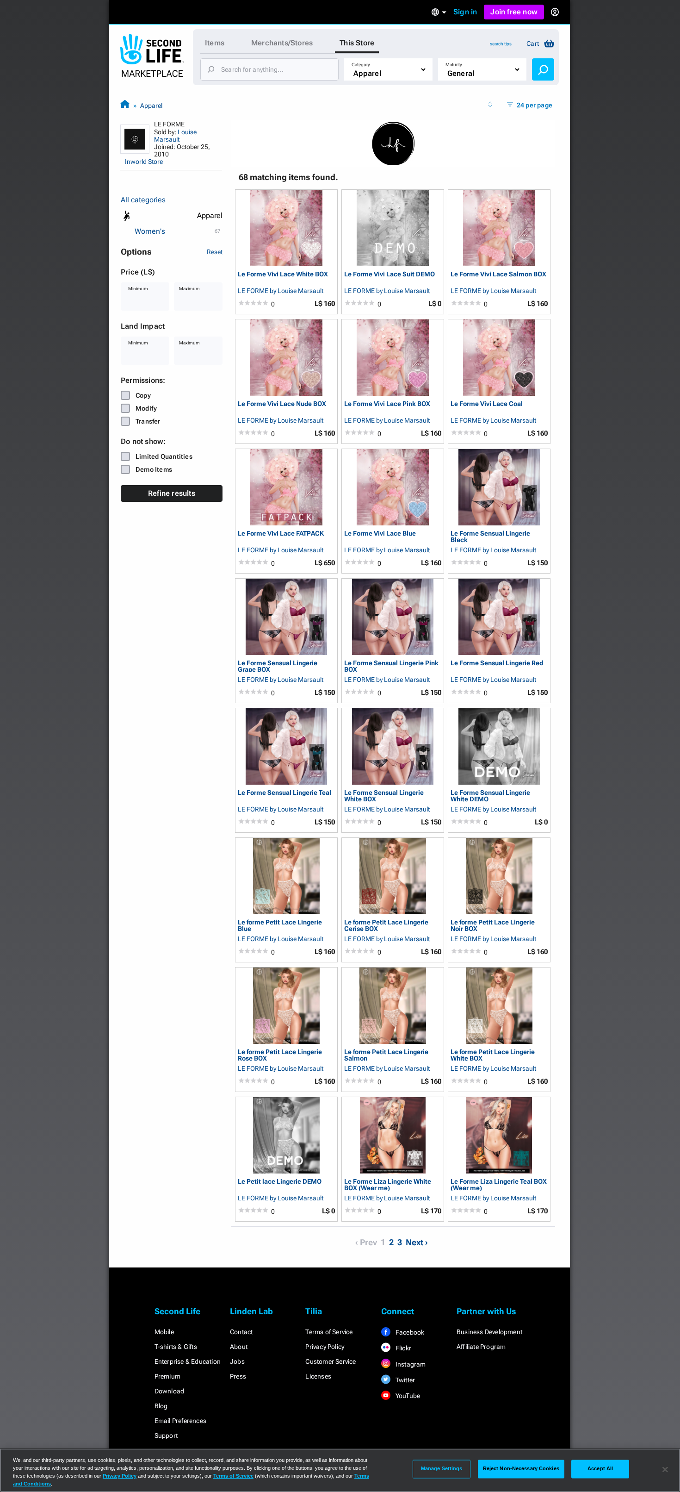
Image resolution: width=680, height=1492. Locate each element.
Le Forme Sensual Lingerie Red (497, 663)
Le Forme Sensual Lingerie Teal (284, 792)
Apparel (151, 105)
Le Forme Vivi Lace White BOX (283, 274)
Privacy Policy (324, 1346)
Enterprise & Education (188, 1361)
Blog (161, 1406)
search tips (501, 43)
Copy (143, 395)
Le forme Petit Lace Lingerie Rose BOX (280, 1055)
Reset (215, 252)
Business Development (489, 1332)
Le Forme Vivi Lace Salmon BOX (498, 274)
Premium (167, 1376)
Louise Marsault (175, 135)
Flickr (402, 1348)
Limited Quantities (164, 456)
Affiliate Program (481, 1346)
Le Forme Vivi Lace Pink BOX (387, 403)
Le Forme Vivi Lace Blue (380, 533)
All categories (143, 199)
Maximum (189, 288)
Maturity (453, 64)
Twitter (404, 1380)
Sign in (465, 11)
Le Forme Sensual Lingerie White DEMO (490, 795)
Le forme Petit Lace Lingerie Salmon (386, 1055)
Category (361, 64)
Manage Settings (442, 1469)
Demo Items (154, 469)
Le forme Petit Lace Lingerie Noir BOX (493, 925)
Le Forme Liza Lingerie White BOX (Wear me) (387, 1184)
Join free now (514, 11)
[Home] (125, 105)
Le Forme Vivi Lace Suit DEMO (389, 274)
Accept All (600, 1469)
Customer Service (330, 1361)
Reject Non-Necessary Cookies (521, 1469)
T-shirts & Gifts (176, 1346)
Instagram (410, 1364)
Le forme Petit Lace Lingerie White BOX (493, 1055)
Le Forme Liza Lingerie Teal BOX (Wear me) (499, 1184)
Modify (146, 408)
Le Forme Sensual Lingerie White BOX (384, 795)
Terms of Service (328, 1332)
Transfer (148, 421)
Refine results (171, 493)
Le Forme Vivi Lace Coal (487, 403)
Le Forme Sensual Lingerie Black (490, 536)
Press (238, 1376)
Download (170, 1391)
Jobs (237, 1361)
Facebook (409, 1332)
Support (166, 1435)
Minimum (138, 288)
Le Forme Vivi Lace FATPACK (281, 533)
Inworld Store (144, 161)
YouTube (407, 1395)
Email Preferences (180, 1420)
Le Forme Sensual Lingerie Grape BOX (277, 666)
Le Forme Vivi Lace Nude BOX (282, 403)
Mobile (164, 1332)
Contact (241, 1332)
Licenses (318, 1376)
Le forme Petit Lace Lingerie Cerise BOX (386, 925)
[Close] (665, 1469)
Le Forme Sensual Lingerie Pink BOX (391, 666)
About (238, 1346)
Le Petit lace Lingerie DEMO (279, 1181)
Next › (417, 1242)
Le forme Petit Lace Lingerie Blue (280, 925)
